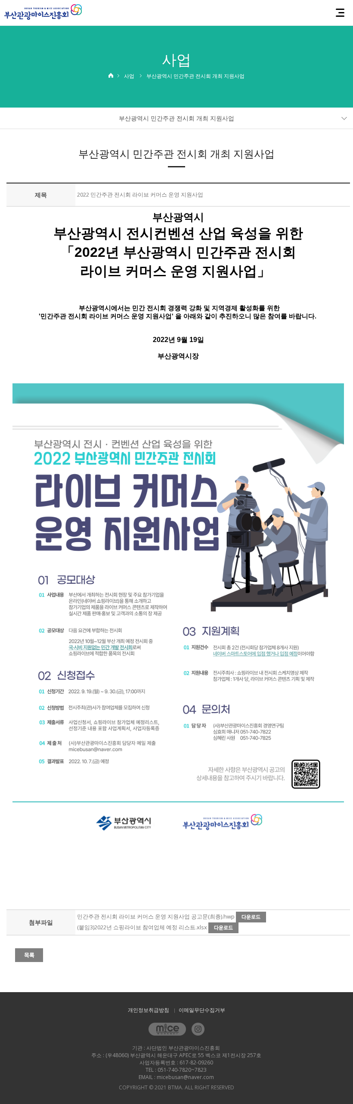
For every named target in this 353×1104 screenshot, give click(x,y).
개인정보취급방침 (148, 1010)
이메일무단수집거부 (202, 1010)
